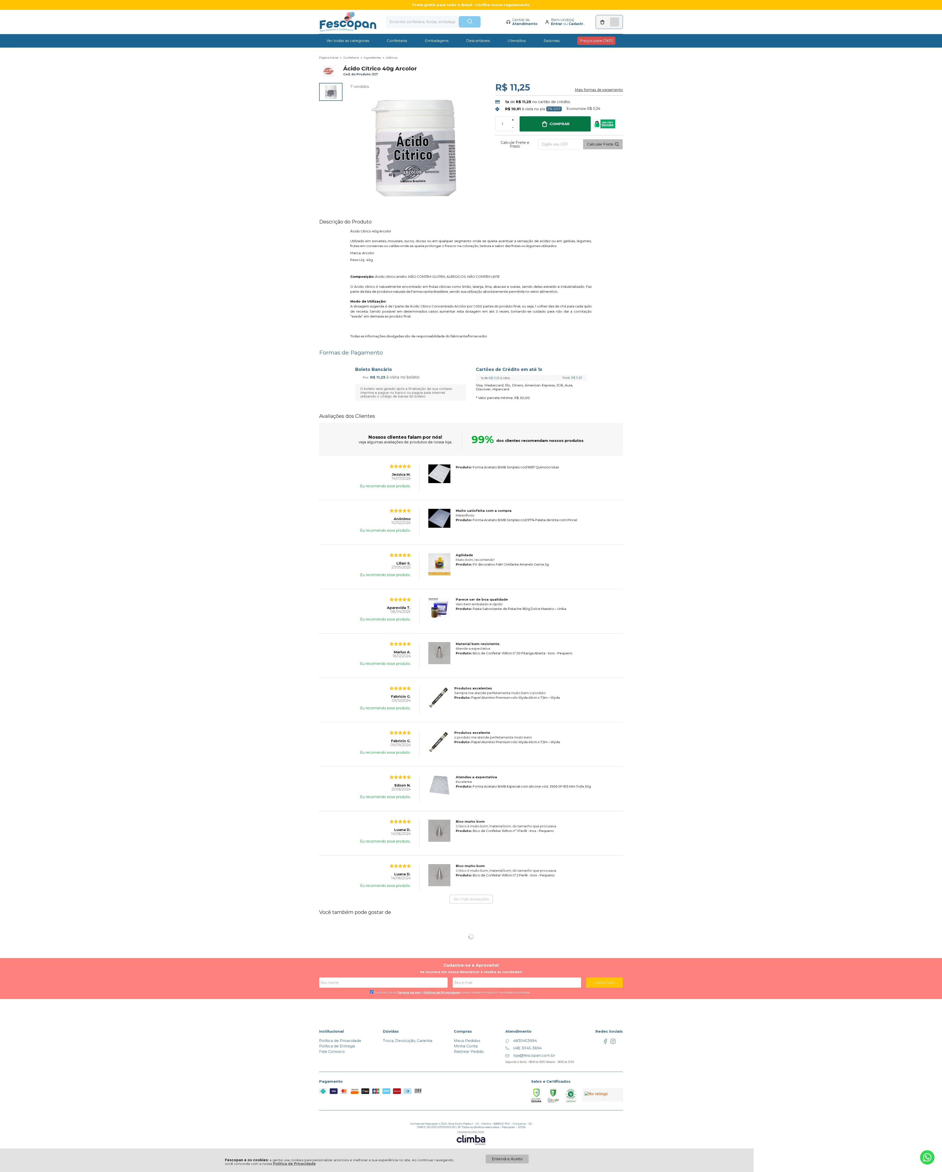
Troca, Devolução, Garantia (407, 1040)
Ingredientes (373, 57)
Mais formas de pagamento (599, 90)
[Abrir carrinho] (609, 22)
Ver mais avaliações (471, 899)
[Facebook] (605, 1042)
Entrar (556, 24)
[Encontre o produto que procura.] (470, 21)
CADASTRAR (604, 983)
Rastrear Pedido (469, 1051)
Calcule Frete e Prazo (515, 144)
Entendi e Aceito (507, 1159)
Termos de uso (408, 992)
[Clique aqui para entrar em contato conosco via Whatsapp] (927, 1157)
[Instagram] (613, 1042)
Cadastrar (578, 24)
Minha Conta (466, 1046)
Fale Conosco (332, 1051)
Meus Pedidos (467, 1040)
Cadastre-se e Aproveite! (471, 965)
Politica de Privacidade (441, 992)
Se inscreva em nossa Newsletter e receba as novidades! (471, 972)
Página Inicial (329, 57)
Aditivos (391, 57)
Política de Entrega (337, 1046)
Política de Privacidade (294, 1164)
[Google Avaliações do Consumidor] (602, 1095)
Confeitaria (351, 57)
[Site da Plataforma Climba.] (471, 1138)
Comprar (560, 123)
